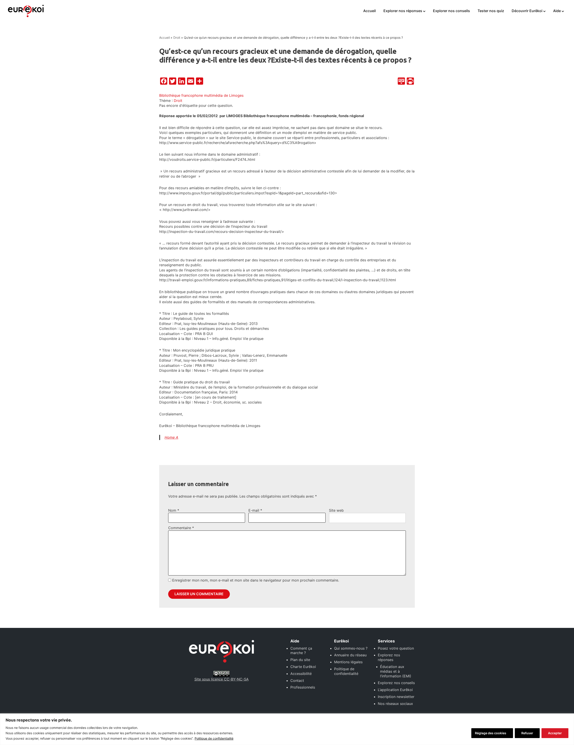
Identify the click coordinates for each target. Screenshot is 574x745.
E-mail (255, 510)
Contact (297, 680)
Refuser (527, 733)
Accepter (555, 733)
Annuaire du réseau (350, 655)
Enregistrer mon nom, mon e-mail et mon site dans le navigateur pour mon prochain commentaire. (255, 580)
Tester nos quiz (491, 11)
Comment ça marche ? (301, 650)
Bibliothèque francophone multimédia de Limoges (201, 95)
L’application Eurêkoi (395, 689)
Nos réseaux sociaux (395, 703)
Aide (557, 11)
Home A (171, 437)
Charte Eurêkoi (303, 666)
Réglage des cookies (490, 733)
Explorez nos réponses (389, 657)
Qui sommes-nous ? (350, 648)
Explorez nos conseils (396, 683)
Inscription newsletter (396, 696)
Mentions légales (348, 662)
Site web (336, 510)
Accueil (369, 11)
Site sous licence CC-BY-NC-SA (221, 679)
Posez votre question (396, 648)
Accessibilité (301, 673)
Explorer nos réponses (402, 11)
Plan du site (300, 659)
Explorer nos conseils (451, 11)
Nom (173, 510)
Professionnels (302, 687)
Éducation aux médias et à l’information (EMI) (395, 671)
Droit (176, 37)
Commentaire (181, 528)
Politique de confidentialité (214, 738)
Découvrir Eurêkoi (527, 11)
